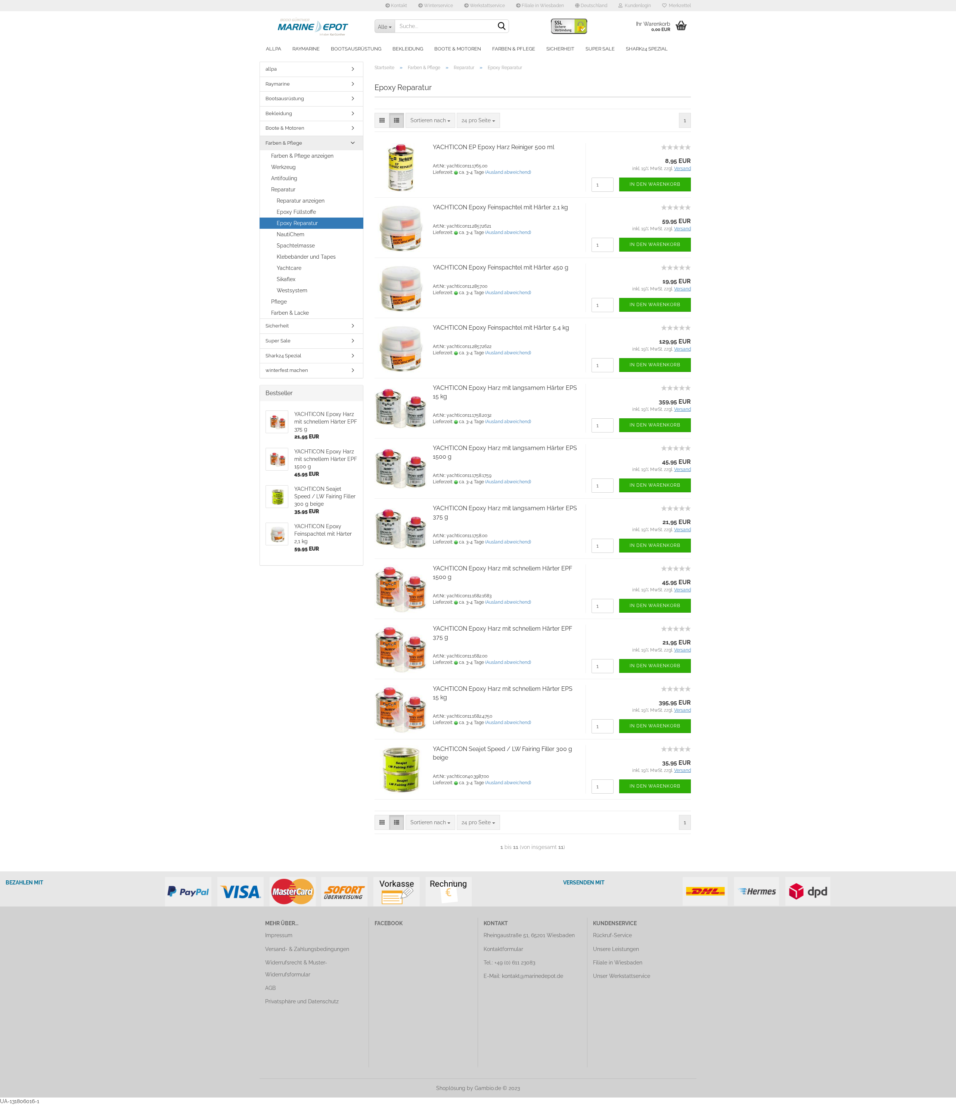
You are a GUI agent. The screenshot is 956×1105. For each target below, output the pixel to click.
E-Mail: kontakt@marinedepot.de (523, 976)
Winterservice (438, 5)
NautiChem (290, 234)
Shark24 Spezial (647, 49)
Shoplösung (450, 1088)
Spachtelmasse (296, 246)
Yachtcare (289, 268)
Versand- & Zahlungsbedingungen (307, 949)
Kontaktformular (503, 949)
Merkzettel (679, 5)
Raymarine (306, 49)
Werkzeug (283, 167)
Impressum (278, 935)
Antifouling (284, 178)
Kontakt (398, 5)
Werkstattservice (487, 5)
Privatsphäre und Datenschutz (302, 1001)
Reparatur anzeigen (301, 201)
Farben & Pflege (513, 49)
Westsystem (292, 290)
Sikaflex (286, 279)
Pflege (279, 302)
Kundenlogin (637, 5)
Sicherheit (560, 49)
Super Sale (600, 49)
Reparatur (283, 190)
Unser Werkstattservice (621, 976)
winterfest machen (287, 370)
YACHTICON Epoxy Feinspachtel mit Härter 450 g (500, 267)
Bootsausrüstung (356, 49)
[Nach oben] (935, 1094)
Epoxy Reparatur (297, 223)
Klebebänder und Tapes (306, 257)
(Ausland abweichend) (508, 172)
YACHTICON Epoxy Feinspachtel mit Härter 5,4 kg (501, 327)
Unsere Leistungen (616, 949)
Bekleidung (407, 49)
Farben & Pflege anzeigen (302, 156)
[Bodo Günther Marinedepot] (314, 26)
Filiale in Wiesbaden (542, 5)
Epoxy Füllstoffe (296, 212)
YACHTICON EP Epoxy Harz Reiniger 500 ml (493, 147)
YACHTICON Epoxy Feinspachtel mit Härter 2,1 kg (500, 207)
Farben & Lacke (290, 313)
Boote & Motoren (457, 49)
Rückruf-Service (612, 935)
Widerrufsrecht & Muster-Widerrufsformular (296, 969)
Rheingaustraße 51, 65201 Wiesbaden (529, 935)
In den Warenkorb (655, 184)
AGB (270, 988)
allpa (273, 49)
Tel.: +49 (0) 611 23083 (509, 963)
